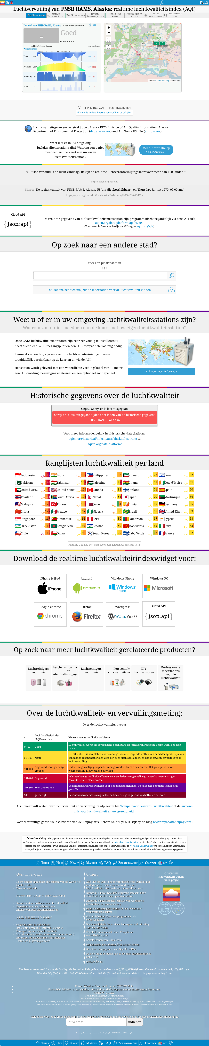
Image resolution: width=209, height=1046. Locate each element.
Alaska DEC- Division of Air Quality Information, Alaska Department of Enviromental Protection (104, 989)
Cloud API (159, 606)
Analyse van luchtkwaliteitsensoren (37, 909)
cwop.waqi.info (95, 919)
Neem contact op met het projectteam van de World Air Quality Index (48, 883)
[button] (156, 45)
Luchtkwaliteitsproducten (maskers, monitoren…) (45, 934)
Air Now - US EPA (104, 992)
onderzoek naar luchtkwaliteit (40, 895)
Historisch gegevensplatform (33, 940)
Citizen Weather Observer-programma (108, 916)
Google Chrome (50, 607)
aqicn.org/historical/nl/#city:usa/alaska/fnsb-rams (103, 439)
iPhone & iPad (50, 578)
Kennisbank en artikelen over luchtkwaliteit (42, 903)
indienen (134, 1022)
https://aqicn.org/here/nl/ (104, 181)
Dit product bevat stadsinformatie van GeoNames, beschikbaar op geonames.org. (115, 902)
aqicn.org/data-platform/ (105, 444)
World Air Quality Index (127, 842)
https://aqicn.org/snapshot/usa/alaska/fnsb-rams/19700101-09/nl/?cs (104, 195)
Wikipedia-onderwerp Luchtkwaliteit (146, 806)
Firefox (86, 607)
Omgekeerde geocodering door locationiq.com (113, 944)
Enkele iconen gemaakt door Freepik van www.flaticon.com (110, 933)
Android (86, 578)
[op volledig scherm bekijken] (94, 25)
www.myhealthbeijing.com (172, 822)
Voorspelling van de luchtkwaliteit (36, 931)
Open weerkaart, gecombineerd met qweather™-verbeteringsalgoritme (114, 910)
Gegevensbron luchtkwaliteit (33, 924)
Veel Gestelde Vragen (34, 917)
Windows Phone (122, 578)
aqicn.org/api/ (145, 226)
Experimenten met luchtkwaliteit (35, 906)
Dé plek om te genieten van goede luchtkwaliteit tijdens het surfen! (118, 955)
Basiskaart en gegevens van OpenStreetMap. (112, 949)
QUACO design (94, 961)
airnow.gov (153, 131)
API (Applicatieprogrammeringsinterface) (40, 937)
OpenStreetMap (162, 80)
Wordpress (122, 607)
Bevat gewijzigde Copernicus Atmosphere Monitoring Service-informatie (117, 926)
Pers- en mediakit (26, 888)
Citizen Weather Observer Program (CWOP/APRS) (104, 986)
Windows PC (159, 578)
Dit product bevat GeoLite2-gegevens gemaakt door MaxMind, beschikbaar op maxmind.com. (116, 894)
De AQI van (42, 25)
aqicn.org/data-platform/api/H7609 (119, 223)
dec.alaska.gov (100, 131)
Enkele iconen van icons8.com (104, 939)
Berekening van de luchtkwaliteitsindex (39, 927)
